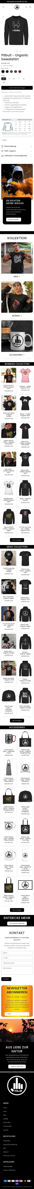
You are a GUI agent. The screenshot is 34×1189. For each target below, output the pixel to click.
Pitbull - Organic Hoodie (25, 680)
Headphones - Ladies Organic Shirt (8, 500)
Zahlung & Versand (9, 1155)
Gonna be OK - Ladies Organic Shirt (8, 387)
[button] (3, 7)
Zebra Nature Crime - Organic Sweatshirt (9, 442)
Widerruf (6, 1152)
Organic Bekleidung (9, 1170)
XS (3, 79)
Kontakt (5, 1130)
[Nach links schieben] (13, 51)
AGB (4, 1148)
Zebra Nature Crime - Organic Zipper (9, 528)
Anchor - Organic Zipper (25, 653)
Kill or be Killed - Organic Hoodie (25, 707)
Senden (6, 979)
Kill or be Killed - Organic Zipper (8, 597)
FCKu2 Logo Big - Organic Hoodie (8, 569)
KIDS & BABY (7, 1122)
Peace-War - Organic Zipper (25, 625)
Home (5, 1108)
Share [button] (5, 140)
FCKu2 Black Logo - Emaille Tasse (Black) (9, 838)
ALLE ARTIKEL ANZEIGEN (17, 923)
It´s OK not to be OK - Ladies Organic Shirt (25, 528)
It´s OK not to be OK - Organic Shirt (8, 625)
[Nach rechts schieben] (20, 51)
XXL (4, 82)
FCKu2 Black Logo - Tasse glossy (8, 867)
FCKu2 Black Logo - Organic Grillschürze (8, 779)
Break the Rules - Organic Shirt (8, 679)
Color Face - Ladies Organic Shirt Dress (25, 443)
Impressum (6, 1141)
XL (24, 79)
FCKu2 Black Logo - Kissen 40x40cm (25, 779)
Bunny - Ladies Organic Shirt (25, 414)
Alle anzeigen (17, 540)
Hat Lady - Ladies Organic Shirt (8, 470)
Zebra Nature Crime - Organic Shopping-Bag (9, 808)
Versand (11, 65)
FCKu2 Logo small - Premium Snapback (9, 708)
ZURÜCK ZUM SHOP (17, 1066)
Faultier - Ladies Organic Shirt (25, 387)
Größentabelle (14, 219)
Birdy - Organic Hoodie (25, 499)
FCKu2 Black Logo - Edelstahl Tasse (8, 751)
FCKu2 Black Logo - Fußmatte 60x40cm (25, 898)
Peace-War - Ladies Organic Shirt (25, 471)
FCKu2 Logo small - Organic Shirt (25, 570)
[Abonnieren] (27, 1014)
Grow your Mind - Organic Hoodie (8, 414)
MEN (16, 277)
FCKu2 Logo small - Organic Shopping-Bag (25, 751)
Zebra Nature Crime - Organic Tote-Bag (9, 897)
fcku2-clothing (10, 1186)
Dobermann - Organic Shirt (25, 598)
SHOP (5, 1111)
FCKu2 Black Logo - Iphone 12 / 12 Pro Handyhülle (25, 868)
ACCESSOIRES (15, 355)
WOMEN (16, 316)
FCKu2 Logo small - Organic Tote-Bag (25, 838)
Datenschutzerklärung (10, 1144)
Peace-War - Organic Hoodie (8, 652)
